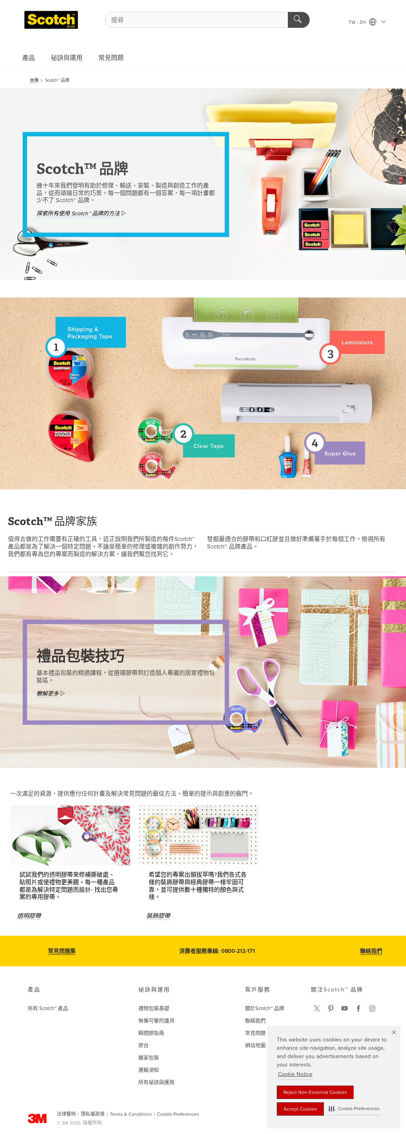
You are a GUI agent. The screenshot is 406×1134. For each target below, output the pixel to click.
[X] (317, 1008)
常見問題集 (62, 951)
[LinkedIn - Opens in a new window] (331, 1008)
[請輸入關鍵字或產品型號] (299, 20)
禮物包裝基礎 (153, 1008)
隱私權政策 (93, 1114)
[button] (354, 1108)
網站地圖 (255, 1045)
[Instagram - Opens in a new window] (372, 1008)
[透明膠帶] (70, 835)
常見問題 (111, 58)
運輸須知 (148, 1070)
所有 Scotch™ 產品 (48, 1008)
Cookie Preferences (178, 1114)
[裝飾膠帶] (199, 835)
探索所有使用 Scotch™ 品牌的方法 (78, 213)
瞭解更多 (47, 693)
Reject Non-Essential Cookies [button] (315, 1092)
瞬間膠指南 (151, 1033)
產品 (28, 58)
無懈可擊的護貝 (156, 1021)
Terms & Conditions (131, 1114)
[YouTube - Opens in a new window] (344, 1008)
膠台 (143, 1045)
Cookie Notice (295, 1074)
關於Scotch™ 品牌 (264, 1008)
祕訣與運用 (66, 58)
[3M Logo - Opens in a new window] (51, 20)
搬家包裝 (148, 1058)
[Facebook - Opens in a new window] (358, 1008)
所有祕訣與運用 (156, 1082)
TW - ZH (358, 22)
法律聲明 (66, 1114)
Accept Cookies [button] (300, 1109)
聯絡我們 (371, 951)
